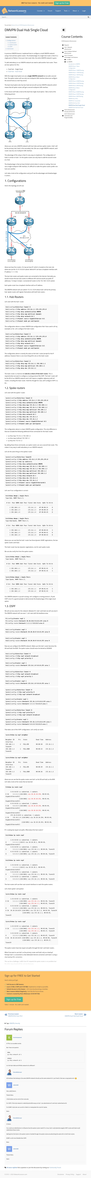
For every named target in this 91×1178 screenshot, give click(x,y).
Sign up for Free (13, 999)
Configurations (11, 40)
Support (58, 11)
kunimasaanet (17, 1037)
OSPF (11, 46)
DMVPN (12, 1023)
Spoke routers (13, 44)
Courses (39, 11)
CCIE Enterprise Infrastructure (26, 25)
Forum (50, 11)
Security (17, 1023)
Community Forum (55, 1167)
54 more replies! (11, 1167)
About (75, 11)
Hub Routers (13, 42)
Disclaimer (60, 1174)
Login (84, 11)
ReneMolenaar (17, 1072)
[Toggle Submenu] (62, 45)
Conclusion (10, 49)
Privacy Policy (70, 1174)
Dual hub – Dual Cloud (15, 71)
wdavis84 (15, 1085)
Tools (65, 11)
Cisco (17, 25)
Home (13, 25)
